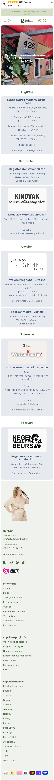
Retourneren (9, 625)
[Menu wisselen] (5, 21)
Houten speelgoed (12, 651)
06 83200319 (9, 535)
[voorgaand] (5, 12)
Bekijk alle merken (13, 686)
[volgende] (49, 12)
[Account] (38, 21)
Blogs (6, 592)
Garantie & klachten (13, 620)
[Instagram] (11, 562)
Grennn (7, 704)
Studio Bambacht (12, 746)
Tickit (6, 751)
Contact (7, 588)
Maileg (6, 718)
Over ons (8, 606)
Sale (5, 669)
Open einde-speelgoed (15, 641)
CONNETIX (9, 695)
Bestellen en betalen (14, 611)
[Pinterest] (17, 562)
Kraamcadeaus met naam (17, 655)
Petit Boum (9, 727)
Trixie (6, 755)
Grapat (6, 700)
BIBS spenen (9, 660)
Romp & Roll (9, 737)
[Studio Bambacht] (27, 21)
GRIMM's (7, 709)
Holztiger (7, 713)
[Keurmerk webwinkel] (27, 571)
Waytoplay (9, 760)
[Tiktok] (23, 562)
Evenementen (10, 602)
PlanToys (7, 732)
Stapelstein (9, 741)
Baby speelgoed (11, 665)
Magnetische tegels (13, 646)
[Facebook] (5, 562)
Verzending (9, 616)
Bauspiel (7, 690)
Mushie (6, 723)
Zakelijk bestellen (12, 597)
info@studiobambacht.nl (15, 538)
